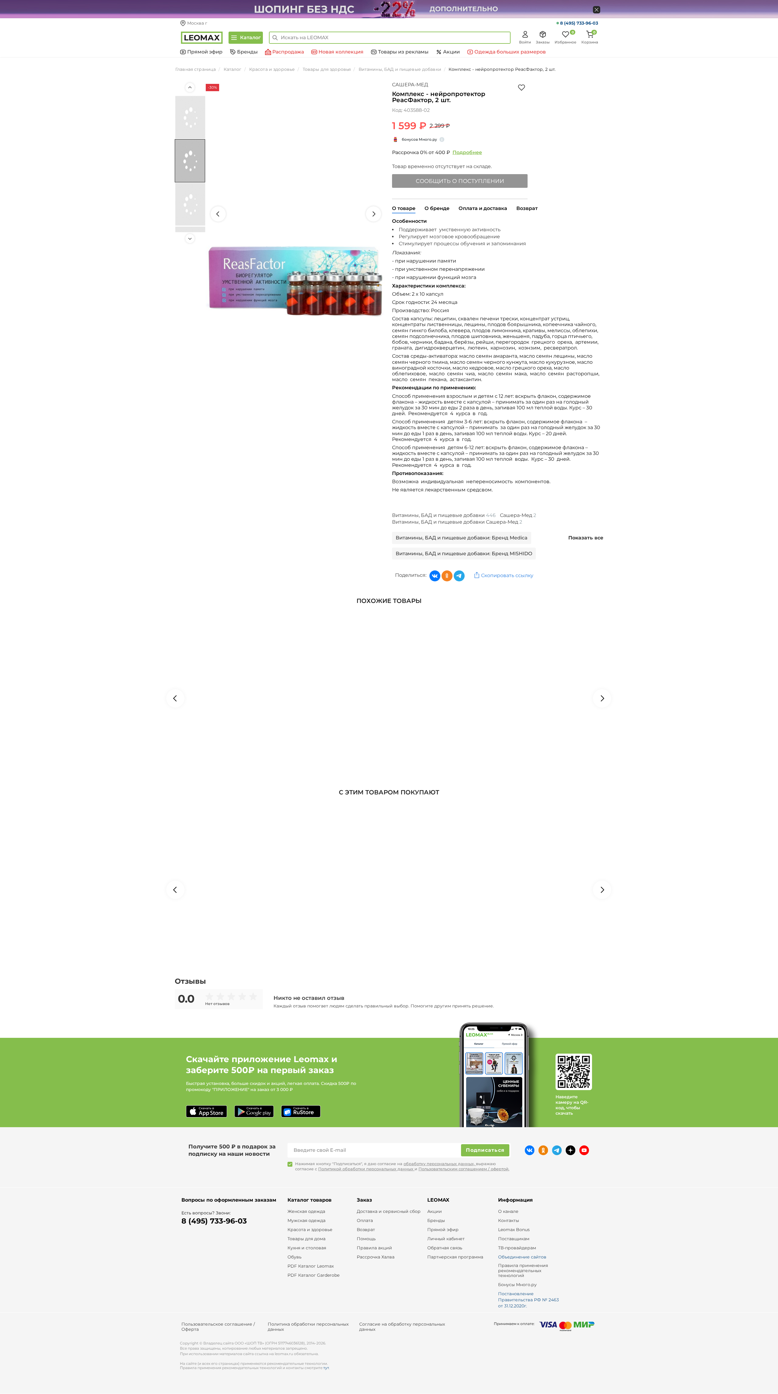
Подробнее (467, 152)
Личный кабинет (446, 1238)
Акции (434, 1211)
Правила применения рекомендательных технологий (523, 1270)
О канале (508, 1211)
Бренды (436, 1220)
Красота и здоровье (309, 1229)
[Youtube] (584, 1150)
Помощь (366, 1238)
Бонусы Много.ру (517, 1284)
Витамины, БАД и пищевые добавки (444, 515)
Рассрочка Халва (375, 1257)
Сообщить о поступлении (460, 181)
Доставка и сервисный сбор (389, 1211)
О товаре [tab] (403, 208)
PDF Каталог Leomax (310, 1266)
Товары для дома (306, 1238)
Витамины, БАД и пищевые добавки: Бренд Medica (462, 538)
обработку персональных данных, (440, 1163)
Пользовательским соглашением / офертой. (463, 1168)
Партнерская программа (455, 1257)
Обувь (294, 1257)
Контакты (508, 1220)
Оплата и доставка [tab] (483, 208)
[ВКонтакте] (434, 575)
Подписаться (485, 1150)
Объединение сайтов (522, 1257)
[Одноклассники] (447, 575)
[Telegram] (459, 575)
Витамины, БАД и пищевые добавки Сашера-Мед (457, 522)
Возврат (366, 1229)
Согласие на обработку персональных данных (402, 1327)
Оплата (365, 1220)
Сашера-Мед (410, 85)
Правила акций (374, 1248)
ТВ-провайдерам (517, 1248)
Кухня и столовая (306, 1248)
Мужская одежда (306, 1220)
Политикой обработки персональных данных (366, 1168)
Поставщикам (513, 1238)
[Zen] (571, 1150)
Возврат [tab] (527, 208)
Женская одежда (306, 1211)
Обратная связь (444, 1248)
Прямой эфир (443, 1229)
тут (326, 1367)
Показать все (585, 538)
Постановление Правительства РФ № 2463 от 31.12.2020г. (528, 1300)
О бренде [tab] (437, 208)
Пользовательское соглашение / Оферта (218, 1327)
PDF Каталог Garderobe (313, 1275)
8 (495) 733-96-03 (579, 23)
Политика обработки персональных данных (308, 1327)
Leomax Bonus (514, 1229)
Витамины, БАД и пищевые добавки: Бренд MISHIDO (464, 553)
